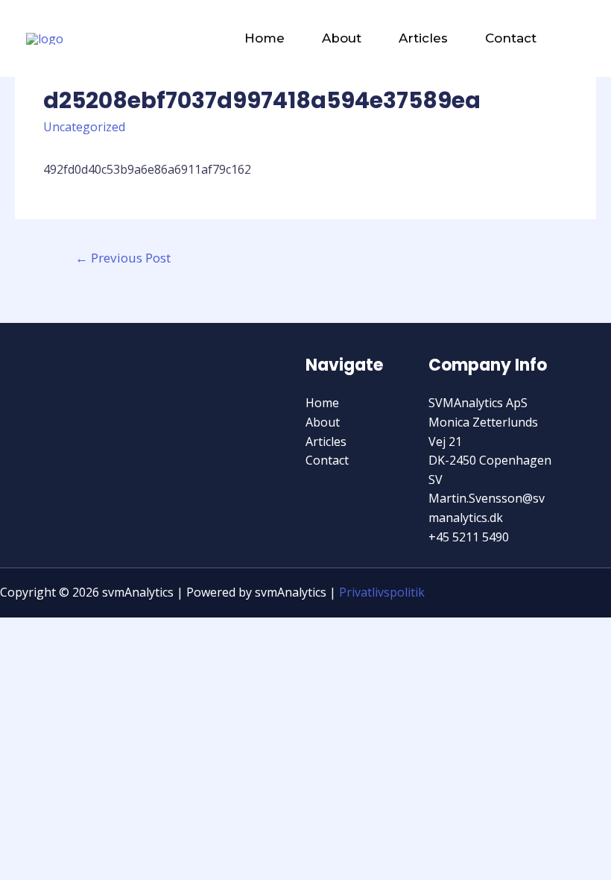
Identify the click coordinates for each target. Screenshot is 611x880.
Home (264, 38)
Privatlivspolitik (382, 592)
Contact (510, 38)
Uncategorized (84, 127)
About (341, 38)
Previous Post (123, 257)
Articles (423, 38)
